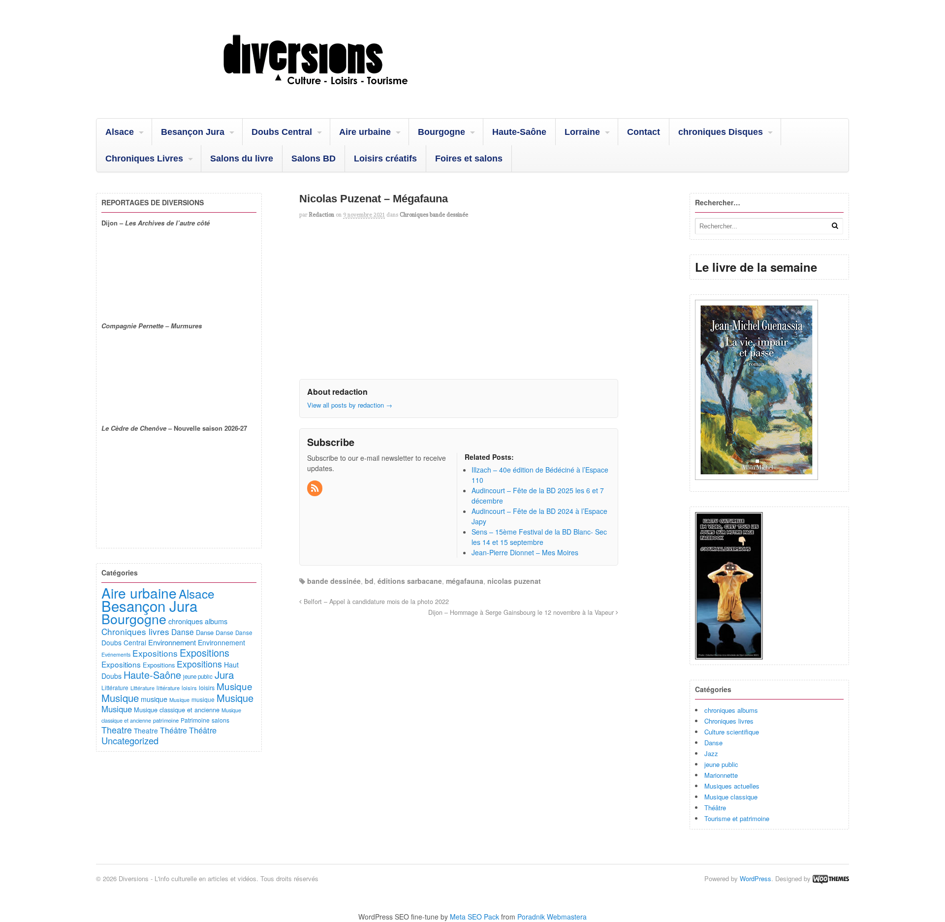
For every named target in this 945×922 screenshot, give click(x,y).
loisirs (189, 688)
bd (369, 581)
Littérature (114, 687)
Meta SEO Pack (474, 917)
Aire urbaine (365, 132)
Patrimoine (195, 720)
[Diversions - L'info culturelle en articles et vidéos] (342, 93)
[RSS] (315, 488)
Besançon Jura (192, 132)
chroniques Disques (720, 132)
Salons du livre (241, 158)
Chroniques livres (729, 721)
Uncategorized (129, 740)
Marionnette (721, 775)
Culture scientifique (731, 731)
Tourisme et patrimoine (736, 818)
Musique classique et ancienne (177, 709)
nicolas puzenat (514, 581)
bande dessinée (334, 581)
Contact (643, 132)
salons (220, 720)
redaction (321, 214)
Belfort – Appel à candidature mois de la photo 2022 (375, 601)
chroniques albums (731, 710)
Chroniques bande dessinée (434, 214)
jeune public (721, 764)
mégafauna (464, 581)
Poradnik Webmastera (552, 917)
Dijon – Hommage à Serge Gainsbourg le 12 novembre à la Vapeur (522, 612)
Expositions (155, 653)
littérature (168, 688)
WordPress (755, 878)
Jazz (711, 753)
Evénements (115, 654)
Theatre (116, 729)
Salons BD (313, 158)
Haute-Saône (519, 132)
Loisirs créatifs (385, 158)
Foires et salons (469, 158)
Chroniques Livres (144, 158)
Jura (224, 674)
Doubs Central (282, 132)
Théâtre (715, 807)
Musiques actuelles (731, 786)
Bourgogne (441, 132)
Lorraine (582, 132)
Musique (234, 686)
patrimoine (166, 720)
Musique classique (730, 796)
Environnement (172, 642)
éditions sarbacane (410, 581)
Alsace (119, 132)
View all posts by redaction (349, 405)
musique (154, 699)
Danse (713, 742)
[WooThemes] (831, 878)
